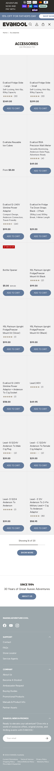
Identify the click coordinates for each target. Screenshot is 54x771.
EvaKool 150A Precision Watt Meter (40, 144)
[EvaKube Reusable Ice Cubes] (13, 128)
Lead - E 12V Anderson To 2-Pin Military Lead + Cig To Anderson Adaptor (39, 505)
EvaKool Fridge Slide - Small (40, 84)
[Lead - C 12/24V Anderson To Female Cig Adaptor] (40, 428)
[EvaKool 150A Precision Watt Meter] (40, 128)
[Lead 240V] (40, 368)
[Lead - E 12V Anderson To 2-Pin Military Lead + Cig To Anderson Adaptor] (40, 484)
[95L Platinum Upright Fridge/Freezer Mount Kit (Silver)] (13, 312)
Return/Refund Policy (26, 762)
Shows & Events (13, 55)
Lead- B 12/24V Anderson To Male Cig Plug (12, 445)
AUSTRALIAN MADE (14, 29)
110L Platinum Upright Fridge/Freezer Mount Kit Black (40, 273)
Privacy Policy (41, 759)
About (8, 61)
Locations (10, 43)
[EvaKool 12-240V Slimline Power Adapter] (13, 190)
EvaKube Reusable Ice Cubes (12, 144)
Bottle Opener (10, 270)
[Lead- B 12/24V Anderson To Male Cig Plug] (13, 428)
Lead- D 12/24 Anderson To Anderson (10, 502)
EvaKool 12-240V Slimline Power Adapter (11, 207)
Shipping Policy (9, 762)
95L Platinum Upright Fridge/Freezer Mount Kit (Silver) (13, 329)
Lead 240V (35, 383)
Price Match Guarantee (12, 764)
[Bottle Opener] (13, 255)
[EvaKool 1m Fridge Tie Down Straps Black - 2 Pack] (40, 190)
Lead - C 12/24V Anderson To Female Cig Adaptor (40, 445)
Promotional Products (13, 696)
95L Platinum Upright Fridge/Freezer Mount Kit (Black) (40, 329)
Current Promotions (10, 759)
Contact (7, 642)
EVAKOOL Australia (17, 755)
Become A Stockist (12, 680)
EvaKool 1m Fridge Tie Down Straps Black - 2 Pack (39, 207)
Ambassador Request (13, 685)
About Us (27, 596)
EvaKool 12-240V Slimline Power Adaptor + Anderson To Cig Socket (13, 388)
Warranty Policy (43, 762)
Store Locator (9, 653)
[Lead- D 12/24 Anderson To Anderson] (13, 484)
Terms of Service (27, 759)
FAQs (5, 647)
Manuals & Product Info (14, 702)
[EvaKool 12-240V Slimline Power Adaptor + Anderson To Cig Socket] (13, 368)
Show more (27, 552)
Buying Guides (10, 691)
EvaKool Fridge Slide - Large (13, 84)
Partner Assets (10, 707)
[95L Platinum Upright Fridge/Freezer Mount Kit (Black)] (40, 312)
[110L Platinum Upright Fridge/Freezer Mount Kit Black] (40, 255)
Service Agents (12, 49)
